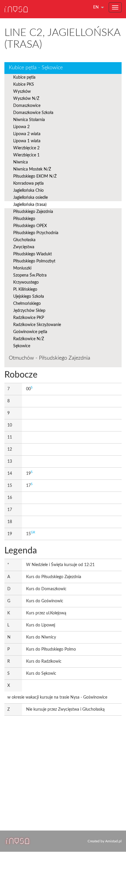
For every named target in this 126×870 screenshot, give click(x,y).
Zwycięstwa (23, 247)
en (96, 7)
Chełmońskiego (27, 304)
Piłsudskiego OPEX (30, 226)
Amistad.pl (113, 841)
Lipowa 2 (21, 127)
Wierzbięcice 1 (26, 155)
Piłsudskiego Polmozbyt (34, 261)
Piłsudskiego (24, 219)
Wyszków (22, 92)
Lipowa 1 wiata (26, 141)
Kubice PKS (23, 84)
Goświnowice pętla (30, 332)
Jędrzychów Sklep (29, 311)
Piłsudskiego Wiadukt (32, 254)
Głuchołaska (24, 240)
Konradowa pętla (28, 183)
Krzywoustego (26, 282)
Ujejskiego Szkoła (28, 297)
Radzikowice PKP (28, 318)
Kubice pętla (24, 77)
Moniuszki (22, 268)
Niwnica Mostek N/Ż (32, 169)
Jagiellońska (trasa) (30, 205)
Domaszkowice (26, 106)
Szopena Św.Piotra (30, 275)
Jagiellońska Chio (28, 190)
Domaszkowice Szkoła (33, 113)
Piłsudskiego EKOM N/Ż (35, 176)
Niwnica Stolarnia (29, 120)
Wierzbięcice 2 (26, 148)
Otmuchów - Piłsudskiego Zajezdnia (49, 358)
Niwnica (20, 162)
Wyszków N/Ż (26, 99)
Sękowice (21, 346)
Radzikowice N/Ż (28, 339)
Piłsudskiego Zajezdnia (33, 212)
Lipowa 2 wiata (26, 134)
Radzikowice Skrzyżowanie (37, 325)
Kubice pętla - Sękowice (36, 67)
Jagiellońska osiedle (30, 198)
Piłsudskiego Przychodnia (35, 233)
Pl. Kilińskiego (25, 289)
